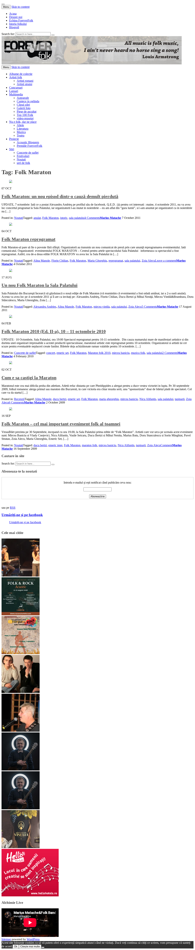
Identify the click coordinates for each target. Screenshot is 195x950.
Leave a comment (165, 260)
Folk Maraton (50, 217)
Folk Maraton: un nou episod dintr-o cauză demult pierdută (60, 196)
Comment (166, 445)
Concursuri (15, 87)
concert (50, 352)
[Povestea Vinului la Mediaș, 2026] (21, 847)
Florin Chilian (59, 260)
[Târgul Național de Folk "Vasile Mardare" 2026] (21, 653)
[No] (42, 947)
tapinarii (180, 399)
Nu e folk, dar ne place (23, 121)
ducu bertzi (59, 399)
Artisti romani (25, 80)
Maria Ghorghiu (97, 260)
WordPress (33, 939)
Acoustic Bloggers (28, 142)
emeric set (63, 352)
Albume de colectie (20, 73)
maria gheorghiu (109, 399)
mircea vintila (102, 306)
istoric (63, 217)
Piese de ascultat (26, 111)
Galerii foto (23, 108)
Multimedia (16, 94)
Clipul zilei (23, 104)
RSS (12, 507)
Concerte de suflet (27, 152)
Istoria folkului (18, 23)
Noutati (21, 159)
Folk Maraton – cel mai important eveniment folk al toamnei (61, 423)
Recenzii (19, 399)
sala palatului (77, 217)
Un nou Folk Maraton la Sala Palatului (40, 285)
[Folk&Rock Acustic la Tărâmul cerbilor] (21, 614)
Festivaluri (23, 156)
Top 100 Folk (25, 115)
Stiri (11, 149)
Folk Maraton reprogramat (28, 239)
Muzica (21, 132)
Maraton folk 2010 (99, 352)
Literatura (22, 128)
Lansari (13, 91)
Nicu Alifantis (147, 399)
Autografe (23, 97)
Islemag (6, 939)
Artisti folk (15, 77)
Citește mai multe (30, 946)
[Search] (52, 35)
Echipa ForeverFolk (21, 20)
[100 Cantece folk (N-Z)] (21, 691)
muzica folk (138, 352)
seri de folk (23, 162)
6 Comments (16, 402)
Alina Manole (41, 260)
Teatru (20, 135)
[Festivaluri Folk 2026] (21, 575)
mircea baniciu (120, 352)
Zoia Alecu (148, 260)
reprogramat (116, 260)
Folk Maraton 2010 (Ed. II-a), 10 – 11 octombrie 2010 (54, 331)
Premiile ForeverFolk (29, 145)
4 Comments (92, 217)
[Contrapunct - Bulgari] (21, 769)
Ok (15, 946)
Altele (20, 125)
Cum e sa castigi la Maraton (29, 377)
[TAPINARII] (21, 808)
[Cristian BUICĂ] (21, 730)
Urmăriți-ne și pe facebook (22, 515)
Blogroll (14, 27)
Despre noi (15, 17)
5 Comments (149, 306)
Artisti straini (24, 84)
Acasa (13, 13)
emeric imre (55, 445)
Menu (6, 7)
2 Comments (169, 352)
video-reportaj (25, 118)
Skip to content (20, 6)
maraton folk (89, 445)
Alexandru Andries (44, 306)
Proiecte (14, 139)
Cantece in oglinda (28, 101)
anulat (37, 217)
